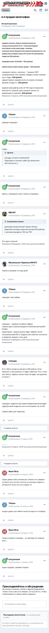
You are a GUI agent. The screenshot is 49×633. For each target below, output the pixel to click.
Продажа (21, 26)
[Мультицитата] (4, 104)
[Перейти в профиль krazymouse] (4, 36)
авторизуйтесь (35, 591)
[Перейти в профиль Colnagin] (4, 362)
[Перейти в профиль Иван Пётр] (4, 473)
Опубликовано (22, 38)
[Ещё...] (44, 36)
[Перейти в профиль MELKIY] (4, 214)
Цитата (10, 104)
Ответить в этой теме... (17, 604)
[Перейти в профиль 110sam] (4, 116)
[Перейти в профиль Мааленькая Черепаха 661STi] (4, 264)
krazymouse (12, 24)
